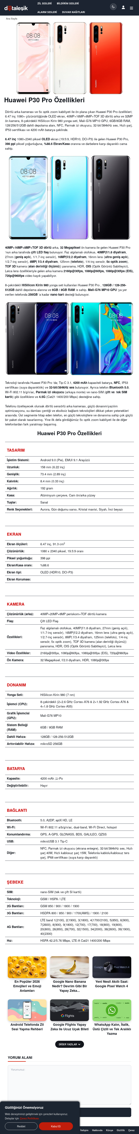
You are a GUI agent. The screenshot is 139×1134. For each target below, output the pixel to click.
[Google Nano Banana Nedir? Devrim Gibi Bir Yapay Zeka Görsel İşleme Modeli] (69, 967)
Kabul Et (56, 1126)
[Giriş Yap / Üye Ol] (123, 7)
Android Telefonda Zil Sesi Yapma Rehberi (27, 1026)
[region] (40, 1117)
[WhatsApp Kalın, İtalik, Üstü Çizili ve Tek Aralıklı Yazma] (111, 1010)
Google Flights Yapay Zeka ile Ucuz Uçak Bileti (69, 1026)
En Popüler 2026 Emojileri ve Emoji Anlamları (27, 986)
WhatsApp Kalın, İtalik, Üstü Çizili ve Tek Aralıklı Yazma (112, 1029)
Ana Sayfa (11, 18)
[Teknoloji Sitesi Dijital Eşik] (16, 8)
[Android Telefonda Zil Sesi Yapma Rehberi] (27, 1010)
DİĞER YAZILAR (68, 1044)
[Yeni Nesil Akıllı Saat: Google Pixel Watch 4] (111, 967)
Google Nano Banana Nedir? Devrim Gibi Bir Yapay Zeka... (69, 986)
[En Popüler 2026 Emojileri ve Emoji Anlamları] (27, 967)
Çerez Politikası (29, 1118)
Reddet (21, 1126)
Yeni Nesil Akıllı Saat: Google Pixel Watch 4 (112, 983)
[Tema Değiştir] (113, 6)
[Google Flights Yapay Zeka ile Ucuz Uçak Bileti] (69, 1010)
